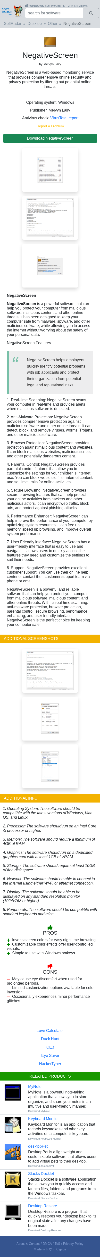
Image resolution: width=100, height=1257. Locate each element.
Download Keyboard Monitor (44, 1138)
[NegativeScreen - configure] (50, 217)
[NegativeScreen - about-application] (50, 265)
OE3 (50, 1047)
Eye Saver (50, 1055)
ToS (57, 1244)
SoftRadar (12, 23)
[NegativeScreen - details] (50, 766)
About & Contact (28, 1244)
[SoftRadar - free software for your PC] (12, 10)
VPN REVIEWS (77, 6)
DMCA (47, 1244)
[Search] (91, 13)
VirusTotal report (64, 118)
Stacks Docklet (41, 1174)
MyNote (35, 1086)
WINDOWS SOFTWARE (45, 6)
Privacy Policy (73, 1244)
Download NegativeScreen (50, 138)
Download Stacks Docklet (43, 1198)
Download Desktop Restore (44, 1230)
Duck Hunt (50, 1039)
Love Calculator (50, 1031)
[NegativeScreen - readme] (50, 670)
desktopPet (38, 1146)
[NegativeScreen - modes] (50, 169)
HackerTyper (50, 1064)
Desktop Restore (42, 1206)
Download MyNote (39, 1111)
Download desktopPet (41, 1165)
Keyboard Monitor (43, 1119)
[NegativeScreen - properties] (50, 718)
